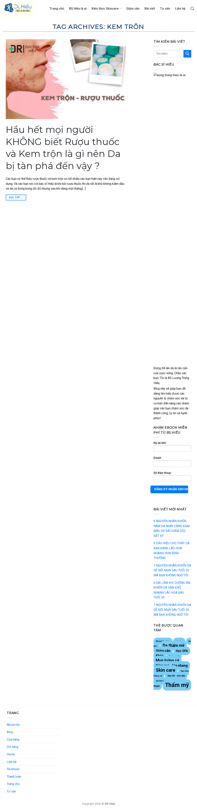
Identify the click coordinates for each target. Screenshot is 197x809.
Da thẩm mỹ (173, 645)
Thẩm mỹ (177, 685)
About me (13, 725)
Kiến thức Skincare (105, 8)
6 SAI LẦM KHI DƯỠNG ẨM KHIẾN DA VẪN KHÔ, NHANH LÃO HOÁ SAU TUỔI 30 (172, 590)
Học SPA (182, 651)
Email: (158, 458)
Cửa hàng (13, 739)
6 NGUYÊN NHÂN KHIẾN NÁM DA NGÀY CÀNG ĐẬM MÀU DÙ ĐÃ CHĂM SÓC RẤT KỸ (171, 528)
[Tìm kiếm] (192, 8)
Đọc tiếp (16, 197)
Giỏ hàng (12, 747)
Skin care (165, 670)
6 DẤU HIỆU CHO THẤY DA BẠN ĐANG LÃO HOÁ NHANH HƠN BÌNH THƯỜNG (171, 550)
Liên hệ (180, 8)
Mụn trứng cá (167, 660)
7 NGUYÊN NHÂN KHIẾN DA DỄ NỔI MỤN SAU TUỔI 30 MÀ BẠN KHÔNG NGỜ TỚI (172, 570)
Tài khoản (13, 769)
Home (11, 754)
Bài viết (149, 8)
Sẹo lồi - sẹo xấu (176, 675)
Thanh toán (14, 776)
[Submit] (187, 53)
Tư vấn (165, 8)
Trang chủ (56, 8)
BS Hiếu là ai (78, 8)
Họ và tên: (160, 443)
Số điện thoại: (163, 473)
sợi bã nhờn (162, 681)
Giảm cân (132, 8)
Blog (10, 732)
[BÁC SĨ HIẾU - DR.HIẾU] (22, 8)
